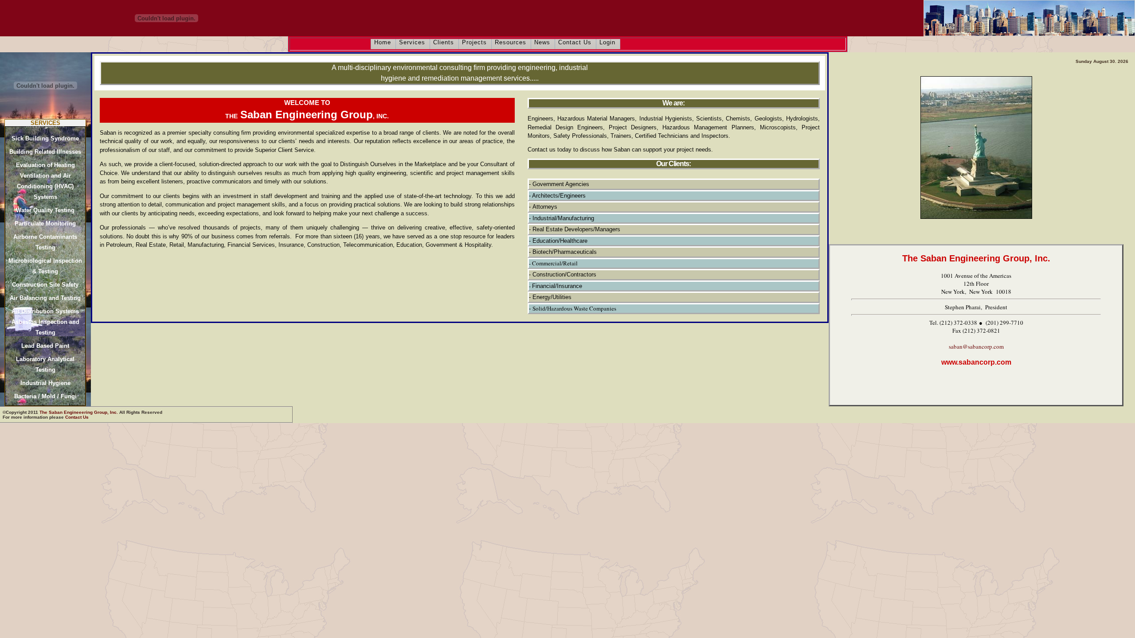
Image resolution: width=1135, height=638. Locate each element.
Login (607, 42)
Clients (443, 42)
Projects (474, 42)
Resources (510, 42)
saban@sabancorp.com (976, 346)
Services (412, 42)
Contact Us (574, 42)
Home (382, 42)
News (542, 42)
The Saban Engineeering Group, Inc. (78, 412)
